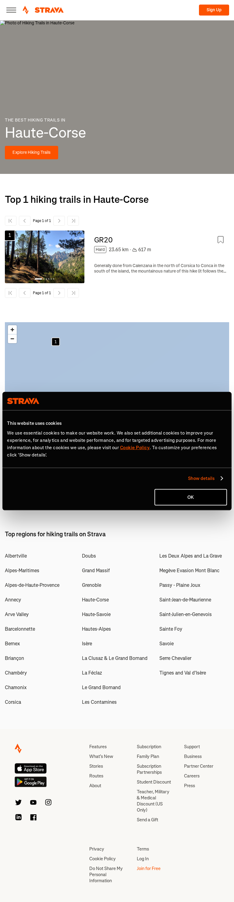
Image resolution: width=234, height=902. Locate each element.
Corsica (13, 702)
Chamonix (16, 687)
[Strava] (43, 10)
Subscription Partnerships (149, 769)
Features (98, 747)
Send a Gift (147, 820)
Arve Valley (17, 614)
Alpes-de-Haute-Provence (32, 585)
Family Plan (148, 756)
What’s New (101, 756)
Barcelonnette (20, 629)
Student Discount (154, 782)
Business (193, 756)
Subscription (149, 747)
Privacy (96, 849)
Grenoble (91, 585)
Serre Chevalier (175, 658)
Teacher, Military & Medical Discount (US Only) (153, 801)
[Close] (11, 10)
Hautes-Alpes (96, 629)
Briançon (14, 658)
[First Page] (10, 221)
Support (192, 747)
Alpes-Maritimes (22, 570)
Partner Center (198, 766)
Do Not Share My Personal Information (106, 874)
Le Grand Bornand (101, 687)
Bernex (12, 643)
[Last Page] (73, 221)
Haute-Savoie (96, 614)
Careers (192, 776)
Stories (96, 766)
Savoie (166, 643)
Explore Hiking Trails (31, 152)
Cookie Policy (102, 859)
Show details (201, 478)
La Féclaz (92, 673)
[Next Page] (59, 221)
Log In (143, 859)
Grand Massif (96, 570)
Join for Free (149, 868)
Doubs (89, 556)
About (95, 786)
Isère (87, 643)
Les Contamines (99, 702)
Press (189, 786)
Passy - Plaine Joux (179, 585)
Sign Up (214, 10)
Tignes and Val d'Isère (182, 673)
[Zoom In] (12, 329)
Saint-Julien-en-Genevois (185, 614)
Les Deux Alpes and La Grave (190, 556)
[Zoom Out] (12, 338)
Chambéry (16, 673)
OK (190, 497)
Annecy (13, 600)
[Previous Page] (24, 221)
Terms (143, 849)
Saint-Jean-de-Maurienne (185, 600)
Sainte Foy (170, 629)
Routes (96, 776)
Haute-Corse (95, 600)
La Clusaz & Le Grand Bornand (114, 658)
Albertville (16, 556)
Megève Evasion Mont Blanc (189, 570)
